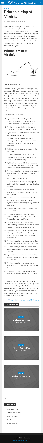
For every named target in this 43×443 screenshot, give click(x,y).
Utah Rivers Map (12, 423)
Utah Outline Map (12, 416)
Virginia (6, 8)
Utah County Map (12, 420)
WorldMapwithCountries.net (21, 440)
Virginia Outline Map (21, 348)
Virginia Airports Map (21, 320)
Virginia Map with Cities (21, 376)
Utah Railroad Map (12, 409)
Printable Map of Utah (14, 413)
